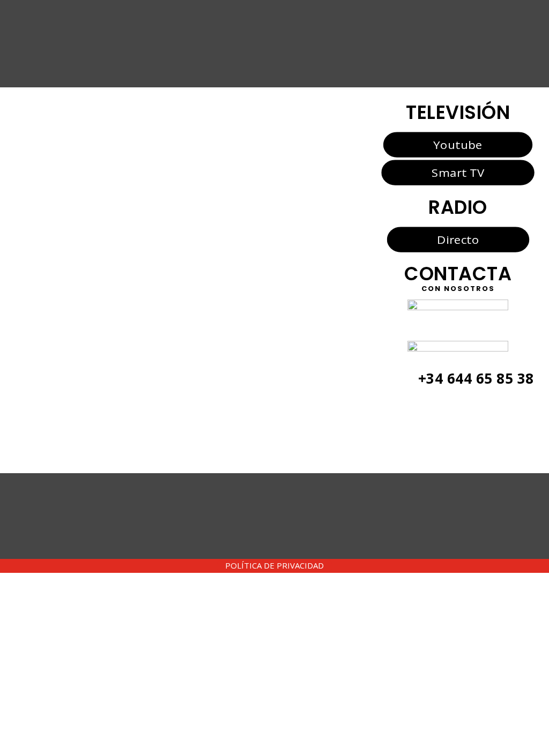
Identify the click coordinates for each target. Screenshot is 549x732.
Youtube (457, 144)
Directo (458, 239)
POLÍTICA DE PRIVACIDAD (274, 565)
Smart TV (458, 172)
